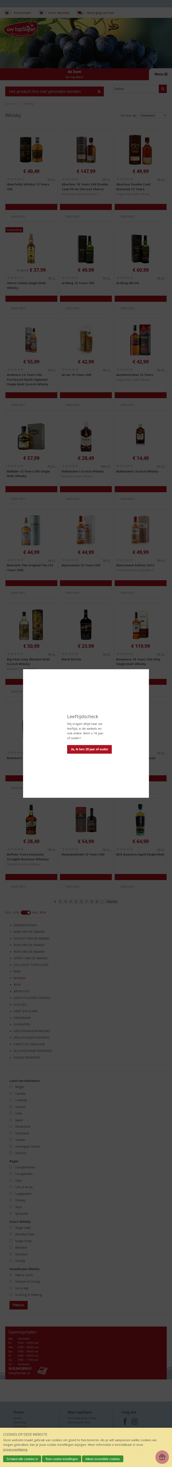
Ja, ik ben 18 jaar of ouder (89, 749)
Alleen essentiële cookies (102, 1459)
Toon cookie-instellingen (61, 1459)
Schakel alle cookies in (22, 1459)
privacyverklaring (15, 1449)
